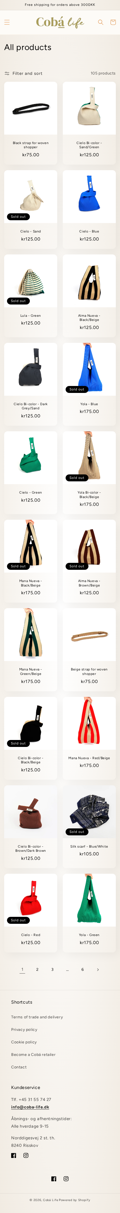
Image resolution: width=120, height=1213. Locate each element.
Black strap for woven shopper (31, 145)
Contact (19, 1067)
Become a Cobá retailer (33, 1054)
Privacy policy (24, 1029)
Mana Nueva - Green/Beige (30, 671)
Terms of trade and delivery (37, 1017)
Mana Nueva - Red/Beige (89, 758)
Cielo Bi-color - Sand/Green (89, 145)
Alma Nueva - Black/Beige (89, 318)
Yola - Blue (89, 404)
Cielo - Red (30, 935)
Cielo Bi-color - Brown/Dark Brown (30, 849)
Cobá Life (50, 1200)
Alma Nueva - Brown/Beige (89, 583)
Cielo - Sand (30, 231)
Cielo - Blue (89, 231)
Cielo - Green (30, 492)
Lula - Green (30, 316)
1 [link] (22, 969)
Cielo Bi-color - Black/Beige (31, 760)
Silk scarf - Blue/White (89, 846)
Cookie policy (24, 1042)
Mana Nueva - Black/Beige (30, 583)
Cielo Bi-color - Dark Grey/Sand (31, 406)
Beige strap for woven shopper (89, 671)
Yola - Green (89, 935)
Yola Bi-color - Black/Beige (89, 495)
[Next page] (98, 970)
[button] (7, 22)
